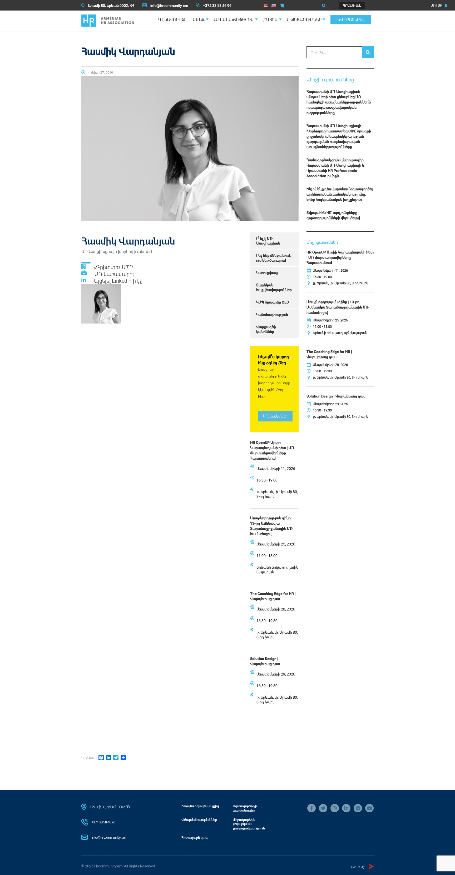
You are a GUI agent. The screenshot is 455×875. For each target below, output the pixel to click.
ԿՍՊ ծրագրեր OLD (272, 302)
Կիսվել (87, 757)
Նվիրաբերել (350, 19)
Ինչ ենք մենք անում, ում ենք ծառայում (273, 258)
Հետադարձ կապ (194, 838)
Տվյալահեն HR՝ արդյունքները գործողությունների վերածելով (333, 215)
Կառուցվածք (267, 272)
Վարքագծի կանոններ (266, 329)
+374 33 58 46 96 (103, 822)
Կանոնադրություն (272, 314)
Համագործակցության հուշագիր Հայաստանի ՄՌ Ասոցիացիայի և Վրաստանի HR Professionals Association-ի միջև (335, 167)
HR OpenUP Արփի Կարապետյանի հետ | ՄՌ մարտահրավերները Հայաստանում (272, 450)
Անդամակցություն (233, 19)
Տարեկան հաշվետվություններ (274, 287)
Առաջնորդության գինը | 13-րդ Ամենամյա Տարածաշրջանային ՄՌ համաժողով (271, 525)
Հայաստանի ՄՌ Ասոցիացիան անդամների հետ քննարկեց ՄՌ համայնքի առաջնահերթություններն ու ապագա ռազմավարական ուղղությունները (338, 102)
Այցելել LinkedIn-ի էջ (118, 280)
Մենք (199, 19)
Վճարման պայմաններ (199, 820)
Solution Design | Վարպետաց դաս (265, 661)
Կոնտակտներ (275, 416)
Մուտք (437, 5)
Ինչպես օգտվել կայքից (200, 806)
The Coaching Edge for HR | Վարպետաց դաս (273, 596)
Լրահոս (269, 19)
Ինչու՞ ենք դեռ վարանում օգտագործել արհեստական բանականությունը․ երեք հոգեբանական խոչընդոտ (339, 194)
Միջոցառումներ (303, 19)
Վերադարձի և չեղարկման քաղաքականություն (249, 824)
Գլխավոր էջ (171, 19)
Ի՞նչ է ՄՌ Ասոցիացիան (268, 241)
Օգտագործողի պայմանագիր (245, 808)
